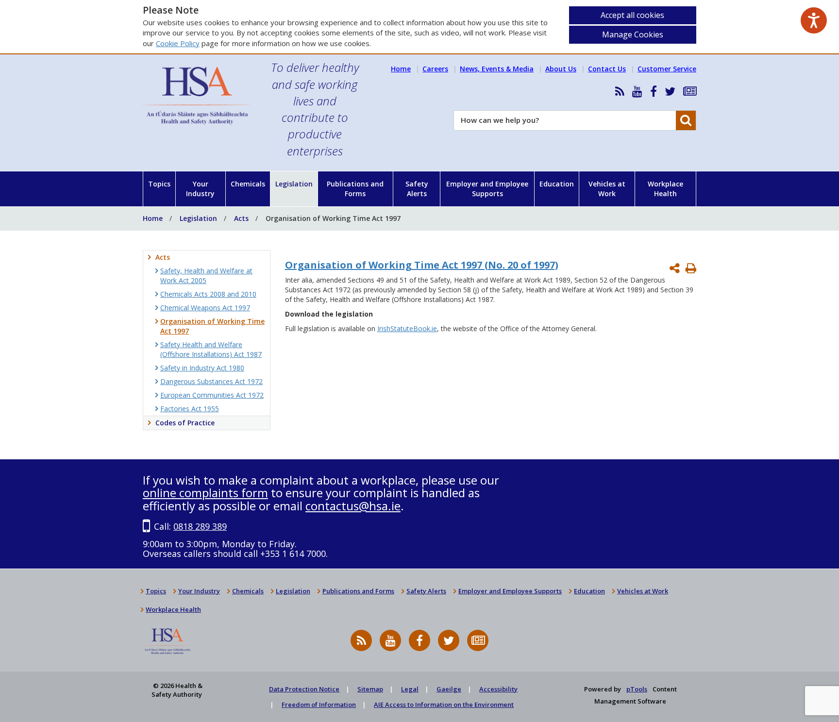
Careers (435, 68)
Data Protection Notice (304, 689)
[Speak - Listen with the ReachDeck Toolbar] (814, 20)
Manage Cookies (632, 34)
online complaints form (205, 493)
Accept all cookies (632, 15)
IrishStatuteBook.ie (407, 328)
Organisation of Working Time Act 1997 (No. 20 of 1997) (421, 264)
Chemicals (248, 183)
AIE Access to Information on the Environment (444, 704)
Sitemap (370, 689)
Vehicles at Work (606, 188)
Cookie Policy (178, 43)
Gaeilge (448, 689)
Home (401, 68)
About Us (560, 68)
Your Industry (200, 188)
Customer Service (667, 68)
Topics (159, 183)
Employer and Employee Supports (487, 188)
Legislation (294, 183)
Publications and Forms (355, 188)
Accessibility (498, 689)
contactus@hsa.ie (353, 506)
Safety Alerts (416, 188)
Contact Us (607, 68)
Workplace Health (665, 188)
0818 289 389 (200, 526)
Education (556, 183)
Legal (410, 689)
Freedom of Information (319, 704)
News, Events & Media (497, 68)
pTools (636, 689)
